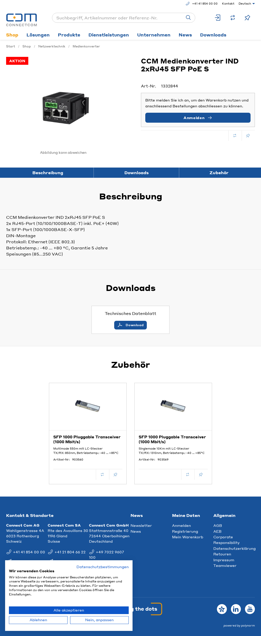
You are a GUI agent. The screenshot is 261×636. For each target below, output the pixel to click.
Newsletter (141, 525)
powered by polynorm (239, 625)
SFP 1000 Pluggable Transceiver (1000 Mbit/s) (87, 439)
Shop (12, 34)
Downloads (213, 34)
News (185, 34)
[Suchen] (188, 18)
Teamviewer (225, 565)
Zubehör (219, 172)
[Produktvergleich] (232, 18)
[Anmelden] (218, 18)
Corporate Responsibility (226, 540)
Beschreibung (47, 172)
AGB (217, 525)
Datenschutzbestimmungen (102, 567)
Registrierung (185, 531)
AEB (217, 531)
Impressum (223, 559)
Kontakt (228, 3)
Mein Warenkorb (187, 537)
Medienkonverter (86, 46)
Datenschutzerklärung (234, 548)
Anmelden (181, 525)
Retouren (222, 554)
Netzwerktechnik (51, 46)
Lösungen (38, 34)
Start (10, 46)
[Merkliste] (247, 18)
